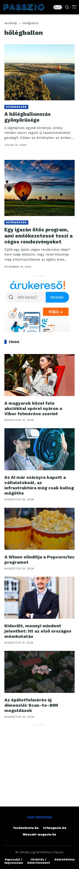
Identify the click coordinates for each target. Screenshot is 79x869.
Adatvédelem (64, 859)
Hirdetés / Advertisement (38, 861)
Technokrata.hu (26, 828)
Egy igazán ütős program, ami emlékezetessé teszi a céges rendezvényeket (38, 236)
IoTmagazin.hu (54, 828)
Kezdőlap (10, 23)
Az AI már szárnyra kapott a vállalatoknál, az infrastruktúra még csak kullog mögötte (39, 485)
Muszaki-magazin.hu (39, 834)
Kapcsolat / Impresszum (13, 861)
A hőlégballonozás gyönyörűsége (27, 117)
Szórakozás (16, 106)
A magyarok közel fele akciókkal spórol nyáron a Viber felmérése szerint (33, 408)
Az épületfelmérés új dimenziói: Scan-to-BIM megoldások (31, 705)
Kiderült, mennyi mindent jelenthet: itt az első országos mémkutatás (37, 631)
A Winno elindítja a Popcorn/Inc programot (39, 559)
